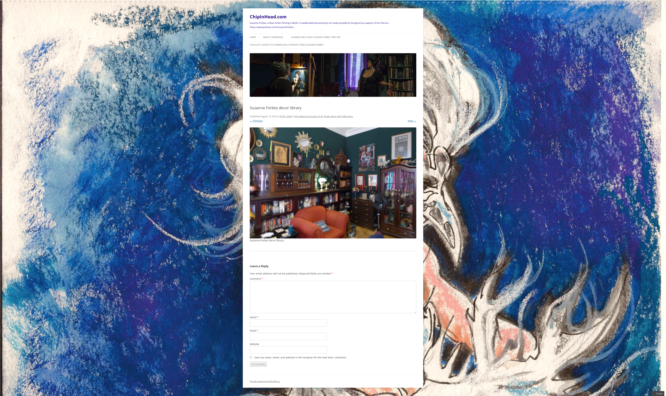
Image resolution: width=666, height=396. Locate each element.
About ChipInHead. (273, 37)
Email (254, 330)
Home (253, 37)
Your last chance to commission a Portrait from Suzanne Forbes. (287, 44)
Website (254, 344)
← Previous (256, 120)
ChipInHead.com (268, 17)
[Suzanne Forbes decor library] (333, 183)
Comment (256, 278)
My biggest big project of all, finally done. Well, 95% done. (324, 116)
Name (254, 317)
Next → (412, 120)
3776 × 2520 (286, 116)
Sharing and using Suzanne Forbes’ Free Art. (316, 37)
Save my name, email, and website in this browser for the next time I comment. (300, 357)
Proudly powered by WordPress (265, 381)
